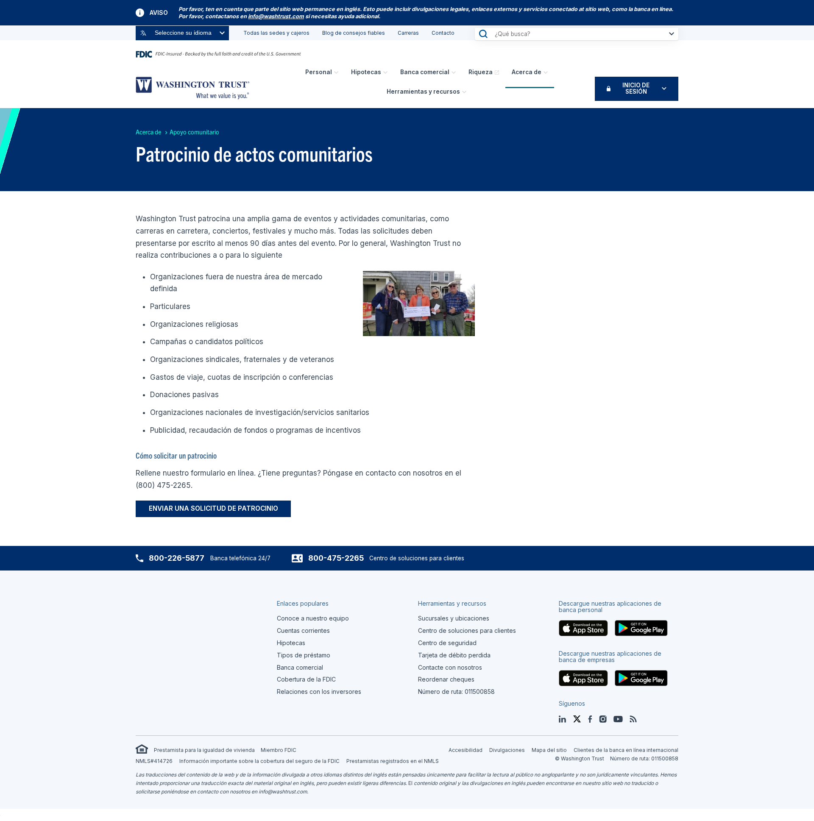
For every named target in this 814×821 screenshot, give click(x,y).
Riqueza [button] (480, 72)
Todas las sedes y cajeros (276, 33)
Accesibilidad (465, 750)
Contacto (443, 33)
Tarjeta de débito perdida (454, 655)
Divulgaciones (507, 750)
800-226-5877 (176, 558)
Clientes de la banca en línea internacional (626, 750)
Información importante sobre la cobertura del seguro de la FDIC (259, 761)
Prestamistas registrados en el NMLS (392, 761)
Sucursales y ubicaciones (453, 618)
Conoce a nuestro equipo (313, 618)
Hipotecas (366, 72)
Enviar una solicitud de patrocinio (213, 508)
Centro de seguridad (447, 642)
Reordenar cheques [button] (446, 679)
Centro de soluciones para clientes (467, 630)
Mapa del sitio (549, 750)
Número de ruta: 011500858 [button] (456, 691)
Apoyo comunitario (194, 132)
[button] (276, 16)
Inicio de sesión (636, 88)
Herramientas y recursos (423, 91)
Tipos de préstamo (303, 655)
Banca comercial (424, 72)
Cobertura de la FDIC (306, 679)
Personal (318, 72)
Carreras (408, 33)
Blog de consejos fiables (353, 33)
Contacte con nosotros (450, 667)
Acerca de (526, 72)
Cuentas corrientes (303, 630)
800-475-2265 (336, 558)
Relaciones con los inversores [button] (319, 691)
